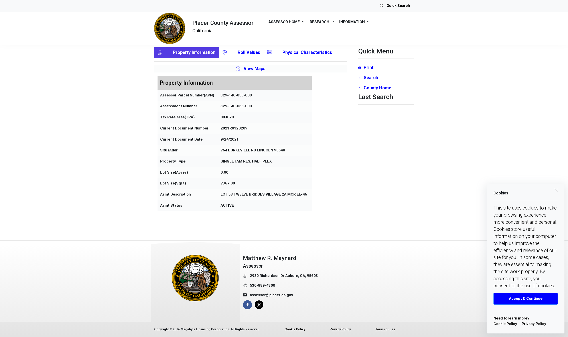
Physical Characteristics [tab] (307, 52)
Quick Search (398, 5)
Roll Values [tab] (249, 52)
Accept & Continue (525, 298)
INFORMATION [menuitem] (352, 22)
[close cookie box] (556, 190)
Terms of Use (385, 329)
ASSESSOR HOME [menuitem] (284, 22)
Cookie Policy (505, 323)
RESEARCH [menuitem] (319, 22)
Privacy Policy (534, 323)
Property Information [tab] (194, 52)
